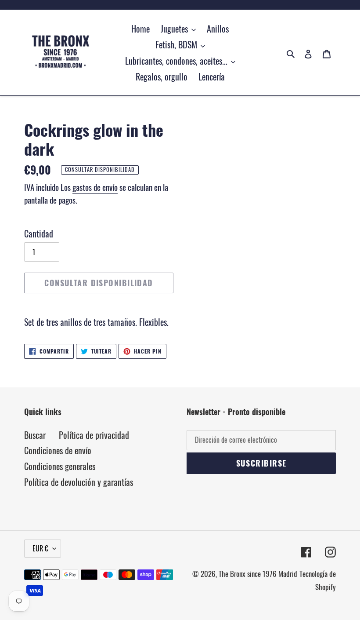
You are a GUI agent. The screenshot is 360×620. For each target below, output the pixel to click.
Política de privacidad (94, 434)
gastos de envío (95, 187)
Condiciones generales (59, 466)
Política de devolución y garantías (78, 482)
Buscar (35, 434)
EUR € (40, 548)
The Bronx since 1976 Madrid (258, 573)
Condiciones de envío (57, 450)
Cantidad (38, 233)
